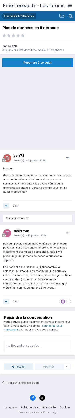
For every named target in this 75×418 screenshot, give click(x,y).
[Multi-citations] (6, 206)
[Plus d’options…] (68, 158)
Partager (20, 366)
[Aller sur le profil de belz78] (7, 158)
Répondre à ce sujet (37, 62)
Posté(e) (30, 160)
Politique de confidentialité (38, 407)
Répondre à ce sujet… (25, 345)
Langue (10, 407)
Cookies (65, 407)
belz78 (12, 45)
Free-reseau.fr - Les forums (34, 5)
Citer (16, 205)
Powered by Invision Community (38, 412)
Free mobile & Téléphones (47, 49)
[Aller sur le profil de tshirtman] (7, 233)
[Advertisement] (37, 108)
